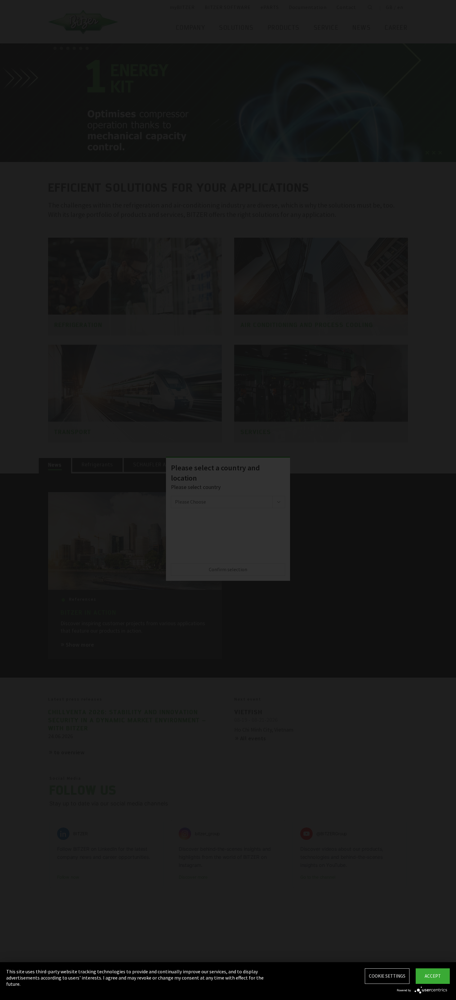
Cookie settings (387, 976)
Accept (433, 976)
